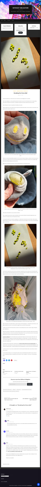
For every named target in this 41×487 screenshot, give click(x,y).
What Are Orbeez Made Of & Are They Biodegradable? (27, 343)
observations (20, 91)
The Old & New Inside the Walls (18, 371)
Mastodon (2, 478)
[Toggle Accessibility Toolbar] (38, 484)
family (14, 91)
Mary (8, 420)
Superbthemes (29, 485)
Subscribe (20, 32)
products (26, 91)
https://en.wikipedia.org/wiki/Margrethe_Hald (15, 451)
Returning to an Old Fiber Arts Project (30, 399)
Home (2, 20)
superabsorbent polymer (26, 389)
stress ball (19, 389)
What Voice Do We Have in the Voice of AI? (11, 399)
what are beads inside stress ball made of (11, 391)
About (5, 20)
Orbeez (14, 389)
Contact (13, 20)
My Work (8, 20)
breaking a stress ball (7, 389)
